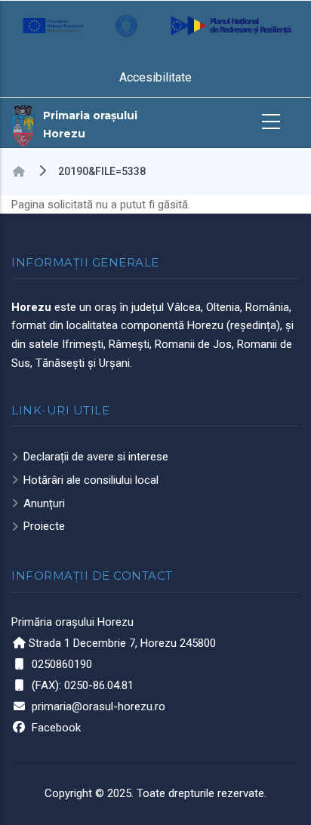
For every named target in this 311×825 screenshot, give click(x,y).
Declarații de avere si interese (95, 456)
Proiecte (44, 526)
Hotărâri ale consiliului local (91, 480)
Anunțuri (44, 503)
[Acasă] (23, 124)
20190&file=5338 (102, 171)
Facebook (56, 727)
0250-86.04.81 (99, 685)
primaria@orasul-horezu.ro (98, 706)
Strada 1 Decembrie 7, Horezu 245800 (122, 643)
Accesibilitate (155, 77)
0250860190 (62, 664)
